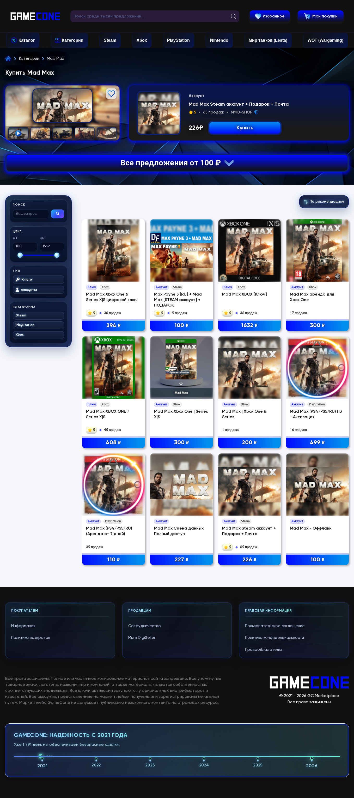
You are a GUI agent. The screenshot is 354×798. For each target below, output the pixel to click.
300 (317, 325)
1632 (249, 325)
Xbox (142, 40)
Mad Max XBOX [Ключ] (244, 294)
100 (181, 325)
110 (113, 560)
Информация (23, 626)
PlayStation (178, 40)
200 (249, 443)
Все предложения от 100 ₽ (172, 162)
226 (249, 560)
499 (317, 443)
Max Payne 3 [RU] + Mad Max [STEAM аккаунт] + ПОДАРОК (178, 300)
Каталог (27, 40)
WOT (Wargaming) (325, 40)
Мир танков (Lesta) (268, 40)
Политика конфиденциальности (274, 638)
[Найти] (57, 213)
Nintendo (219, 40)
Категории (72, 40)
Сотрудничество (144, 626)
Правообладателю (263, 650)
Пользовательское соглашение (275, 626)
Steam (110, 40)
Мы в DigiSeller (141, 638)
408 (113, 443)
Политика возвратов (30, 638)
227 (181, 560)
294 (113, 325)
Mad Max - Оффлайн (311, 528)
